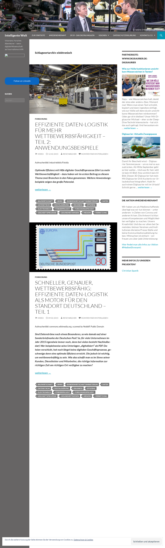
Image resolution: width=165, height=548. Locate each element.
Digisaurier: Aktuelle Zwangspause (139, 134)
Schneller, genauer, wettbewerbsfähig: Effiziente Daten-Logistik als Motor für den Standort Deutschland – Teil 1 (71, 297)
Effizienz (91, 205)
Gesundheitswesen (70, 213)
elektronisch (44, 209)
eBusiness (77, 205)
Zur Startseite (38, 35)
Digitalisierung (61, 205)
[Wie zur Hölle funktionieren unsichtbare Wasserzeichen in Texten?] (141, 85)
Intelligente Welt (16, 35)
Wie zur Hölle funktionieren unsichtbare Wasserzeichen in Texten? (140, 70)
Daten (105, 201)
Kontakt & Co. (146, 35)
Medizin (87, 213)
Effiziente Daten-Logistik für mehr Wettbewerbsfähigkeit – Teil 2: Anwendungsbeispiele (71, 136)
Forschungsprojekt (84, 209)
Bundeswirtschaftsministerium (82, 201)
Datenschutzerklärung (124, 35)
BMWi (60, 201)
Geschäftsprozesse (47, 213)
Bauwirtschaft (45, 201)
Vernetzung (101, 213)
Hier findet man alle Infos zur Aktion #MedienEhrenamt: (140, 246)
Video (41, 154)
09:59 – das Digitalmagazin (82, 35)
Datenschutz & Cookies (83, 539)
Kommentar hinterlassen (94, 154)
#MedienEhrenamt (57, 35)
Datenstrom (44, 205)
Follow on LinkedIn (22, 81)
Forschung (41, 119)
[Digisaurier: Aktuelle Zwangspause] (141, 147)
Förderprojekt (62, 209)
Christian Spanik (130, 270)
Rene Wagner (70, 154)
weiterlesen (43, 189)
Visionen (103, 35)
